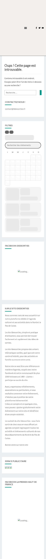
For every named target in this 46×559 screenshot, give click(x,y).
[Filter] (7, 132)
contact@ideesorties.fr (15, 109)
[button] (25, 28)
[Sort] (11, 132)
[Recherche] (41, 92)
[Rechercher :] (23, 92)
